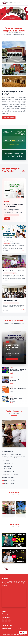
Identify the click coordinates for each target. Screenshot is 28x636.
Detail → (7, 218)
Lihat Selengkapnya (9, 117)
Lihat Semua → (24, 171)
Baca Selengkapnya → (12, 358)
